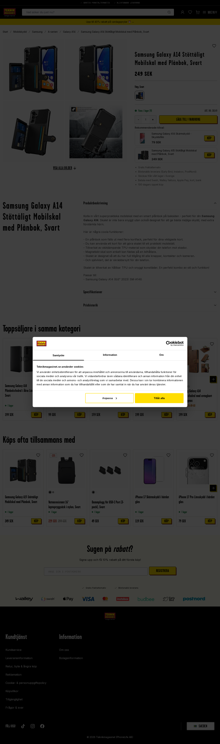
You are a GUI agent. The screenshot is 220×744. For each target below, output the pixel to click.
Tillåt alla (159, 397)
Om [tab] (161, 354)
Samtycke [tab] (58, 355)
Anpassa (107, 397)
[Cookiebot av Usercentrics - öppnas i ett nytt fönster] (168, 343)
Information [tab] (110, 354)
